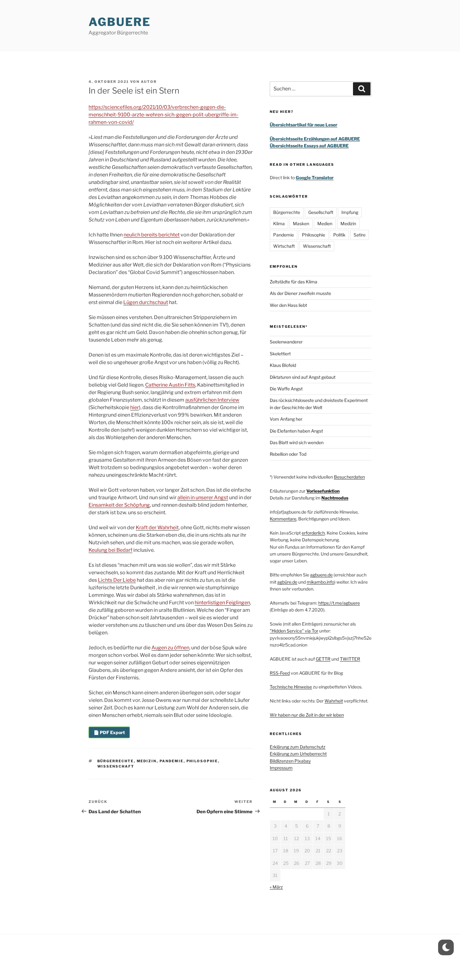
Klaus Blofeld (283, 365)
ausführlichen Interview (212, 400)
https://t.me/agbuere (339, 603)
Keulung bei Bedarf (110, 550)
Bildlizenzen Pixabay (290, 761)
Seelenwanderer (286, 341)
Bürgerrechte (115, 761)
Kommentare (283, 518)
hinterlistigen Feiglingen (222, 603)
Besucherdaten (349, 476)
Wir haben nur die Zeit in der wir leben (307, 715)
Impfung (349, 212)
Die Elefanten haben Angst (296, 431)
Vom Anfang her (286, 419)
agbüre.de (287, 582)
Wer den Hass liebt (288, 305)
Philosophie (202, 761)
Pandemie (172, 761)
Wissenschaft (116, 766)
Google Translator (315, 177)
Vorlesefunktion (323, 491)
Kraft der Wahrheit (157, 527)
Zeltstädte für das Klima (293, 281)
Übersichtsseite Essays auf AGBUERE (309, 145)
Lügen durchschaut (145, 302)
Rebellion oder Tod (288, 454)
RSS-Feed (280, 673)
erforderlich (313, 532)
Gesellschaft (320, 212)
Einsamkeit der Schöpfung (119, 505)
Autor (149, 81)
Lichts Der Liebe (117, 580)
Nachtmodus (334, 497)
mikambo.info (320, 582)
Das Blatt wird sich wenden (297, 442)
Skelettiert (280, 353)
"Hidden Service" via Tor (294, 630)
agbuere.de (321, 574)
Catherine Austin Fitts (170, 385)
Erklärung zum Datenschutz (297, 746)
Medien (324, 223)
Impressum (281, 767)
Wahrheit (334, 700)
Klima (279, 223)
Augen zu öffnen (170, 648)
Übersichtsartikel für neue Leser (303, 124)
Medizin (147, 761)
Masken (301, 223)
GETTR (323, 659)
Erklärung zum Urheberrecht (298, 753)
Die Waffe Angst (286, 388)
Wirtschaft (284, 246)
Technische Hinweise (291, 686)
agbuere (120, 22)
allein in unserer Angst (202, 497)
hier (134, 407)
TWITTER (350, 659)
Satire (359, 234)
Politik (339, 234)
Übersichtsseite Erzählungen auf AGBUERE (315, 138)
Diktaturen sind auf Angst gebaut (302, 377)
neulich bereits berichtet (152, 235)
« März (276, 887)
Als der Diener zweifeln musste (300, 293)
